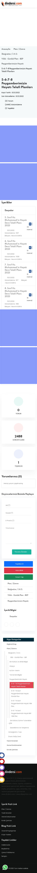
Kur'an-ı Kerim (15, 670)
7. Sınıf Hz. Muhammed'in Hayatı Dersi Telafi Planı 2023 (16, 269)
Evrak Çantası (7, 820)
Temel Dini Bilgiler (16, 675)
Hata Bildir (19, 570)
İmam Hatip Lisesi (14, 736)
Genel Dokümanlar (9, 817)
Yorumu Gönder (21, 552)
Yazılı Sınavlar (7, 813)
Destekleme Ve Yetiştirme (19, 728)
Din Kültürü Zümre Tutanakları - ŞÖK (19, 722)
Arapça (12, 666)
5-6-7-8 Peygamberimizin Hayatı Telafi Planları (20, 685)
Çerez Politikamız (8, 852)
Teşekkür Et (19, 564)
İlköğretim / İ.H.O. (10, 54)
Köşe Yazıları (6, 834)
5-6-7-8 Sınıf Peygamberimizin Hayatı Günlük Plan (20, 693)
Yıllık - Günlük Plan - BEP (12, 59)
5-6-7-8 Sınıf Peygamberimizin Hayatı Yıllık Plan (21, 703)
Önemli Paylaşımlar (9, 831)
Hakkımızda (6, 845)
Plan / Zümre (19, 49)
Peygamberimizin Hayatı (13, 64)
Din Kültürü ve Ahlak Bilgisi (19, 662)
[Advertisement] (18, 27)
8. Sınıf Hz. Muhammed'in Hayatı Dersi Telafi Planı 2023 (16, 292)
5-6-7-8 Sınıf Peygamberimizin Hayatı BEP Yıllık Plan (21, 713)
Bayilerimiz (5, 849)
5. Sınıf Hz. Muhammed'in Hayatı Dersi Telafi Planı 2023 (16, 222)
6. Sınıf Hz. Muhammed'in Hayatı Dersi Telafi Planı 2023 (16, 245)
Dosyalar (9, 211)
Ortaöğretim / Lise (15, 732)
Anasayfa (6, 49)
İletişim (4, 856)
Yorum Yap (19, 577)
